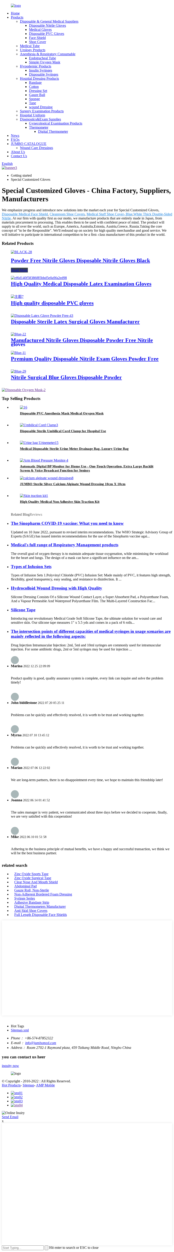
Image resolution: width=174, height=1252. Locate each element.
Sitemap (28, 1085)
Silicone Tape (23, 609)
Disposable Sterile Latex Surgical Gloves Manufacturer (75, 322)
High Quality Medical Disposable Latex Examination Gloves (81, 284)
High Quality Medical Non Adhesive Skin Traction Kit (59, 501)
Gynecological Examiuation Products (55, 123)
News (15, 135)
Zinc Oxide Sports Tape (31, 874)
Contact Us (19, 156)
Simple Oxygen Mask (44, 62)
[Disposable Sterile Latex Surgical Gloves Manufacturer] (42, 316)
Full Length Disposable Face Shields (40, 915)
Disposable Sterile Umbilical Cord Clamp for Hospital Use (63, 431)
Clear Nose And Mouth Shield (36, 882)
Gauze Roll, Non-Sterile (31, 890)
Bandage (35, 82)
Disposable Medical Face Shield (25, 214)
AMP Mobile (45, 1085)
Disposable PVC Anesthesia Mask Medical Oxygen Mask (62, 413)
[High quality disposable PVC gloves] (17, 297)
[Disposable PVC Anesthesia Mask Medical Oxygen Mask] (23, 407)
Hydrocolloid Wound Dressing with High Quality (56, 588)
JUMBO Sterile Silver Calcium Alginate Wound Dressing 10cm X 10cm (73, 484)
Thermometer (38, 127)
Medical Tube (30, 46)
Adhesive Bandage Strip (31, 902)
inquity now (10, 1066)
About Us (18, 152)
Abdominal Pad (25, 886)
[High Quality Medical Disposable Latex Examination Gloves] (39, 278)
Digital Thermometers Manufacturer (40, 906)
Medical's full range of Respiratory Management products (64, 544)
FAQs (15, 140)
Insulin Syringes (40, 70)
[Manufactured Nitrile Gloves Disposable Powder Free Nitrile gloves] (18, 334)
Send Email (10, 1117)
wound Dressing (41, 107)
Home (15, 13)
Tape (32, 103)
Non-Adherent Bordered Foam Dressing (43, 894)
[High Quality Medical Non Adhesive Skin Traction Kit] (34, 496)
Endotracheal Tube (42, 58)
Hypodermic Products (35, 66)
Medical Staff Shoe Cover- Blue (110, 214)
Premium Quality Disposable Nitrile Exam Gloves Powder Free (85, 359)
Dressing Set (38, 91)
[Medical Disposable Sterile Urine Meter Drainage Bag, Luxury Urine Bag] (39, 443)
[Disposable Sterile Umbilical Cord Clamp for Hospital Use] (39, 425)
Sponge (34, 99)
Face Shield (37, 38)
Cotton (34, 87)
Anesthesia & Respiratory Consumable (47, 54)
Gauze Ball (37, 95)
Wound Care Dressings (36, 148)
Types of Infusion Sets (31, 566)
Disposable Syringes (43, 74)
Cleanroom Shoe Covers (67, 214)
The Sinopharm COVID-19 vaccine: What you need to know (67, 523)
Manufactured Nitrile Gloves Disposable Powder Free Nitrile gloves (82, 342)
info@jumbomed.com (40, 1043)
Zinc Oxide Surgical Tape (32, 878)
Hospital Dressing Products (39, 78)
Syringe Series (24, 898)
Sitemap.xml (20, 1030)
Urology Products (32, 50)
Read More (19, 270)
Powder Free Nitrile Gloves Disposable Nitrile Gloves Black (80, 260)
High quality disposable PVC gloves (52, 303)
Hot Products (11, 1085)
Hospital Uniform (32, 115)
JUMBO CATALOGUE (28, 144)
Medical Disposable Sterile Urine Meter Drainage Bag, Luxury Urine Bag (74, 448)
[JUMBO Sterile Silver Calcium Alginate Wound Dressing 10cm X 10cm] (46, 478)
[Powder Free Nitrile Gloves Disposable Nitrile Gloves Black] (21, 252)
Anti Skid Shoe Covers (30, 911)
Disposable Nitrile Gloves (47, 25)
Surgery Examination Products (42, 111)
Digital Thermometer (53, 131)
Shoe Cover (37, 42)
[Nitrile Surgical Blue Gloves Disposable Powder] (18, 371)
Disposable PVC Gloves (46, 34)
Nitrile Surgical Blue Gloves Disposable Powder (66, 377)
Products (17, 17)
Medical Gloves (40, 29)
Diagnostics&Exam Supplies (40, 119)
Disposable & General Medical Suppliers (49, 21)
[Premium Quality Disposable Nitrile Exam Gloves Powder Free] (18, 353)
